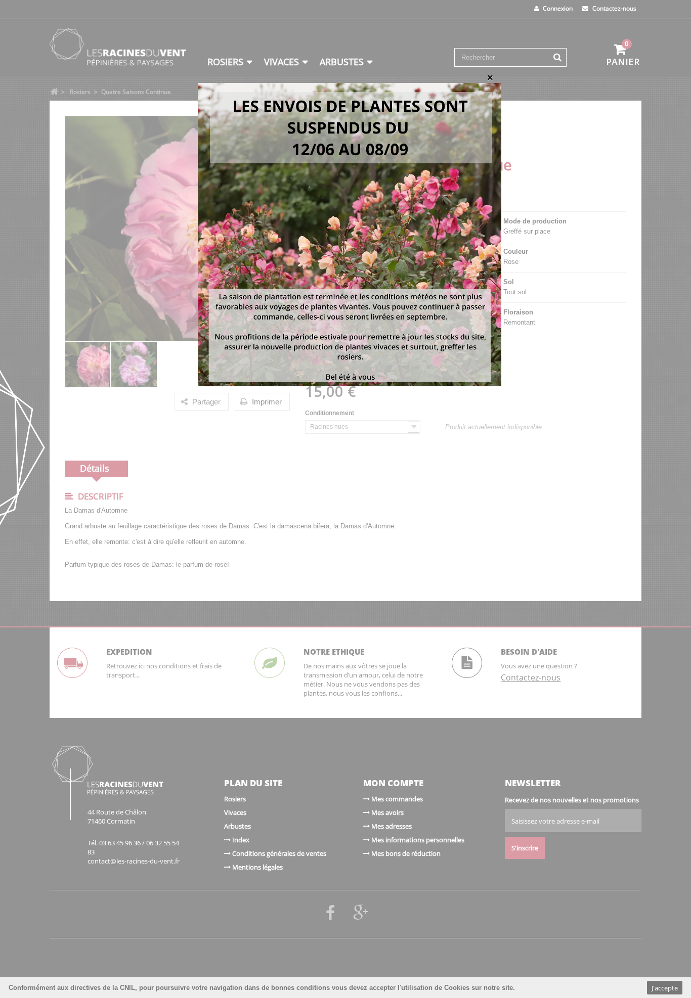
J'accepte (665, 987)
